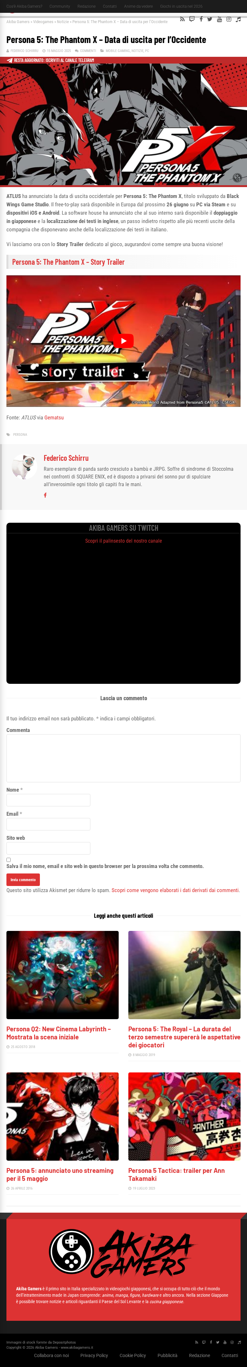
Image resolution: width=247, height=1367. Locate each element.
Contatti (110, 6)
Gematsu (54, 417)
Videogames (43, 21)
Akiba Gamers (18, 21)
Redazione (87, 6)
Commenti (88, 51)
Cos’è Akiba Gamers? (24, 6)
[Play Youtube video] (123, 341)
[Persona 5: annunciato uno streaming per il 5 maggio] (62, 1159)
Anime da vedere (138, 6)
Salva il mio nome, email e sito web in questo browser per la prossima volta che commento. (105, 866)
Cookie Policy (133, 1355)
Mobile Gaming (118, 51)
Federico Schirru (24, 51)
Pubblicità (168, 1355)
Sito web (15, 838)
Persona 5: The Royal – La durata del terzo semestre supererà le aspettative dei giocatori (184, 1037)
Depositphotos (64, 1342)
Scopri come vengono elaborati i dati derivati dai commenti (175, 890)
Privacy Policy (94, 1355)
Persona (20, 434)
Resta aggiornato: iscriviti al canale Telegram (54, 60)
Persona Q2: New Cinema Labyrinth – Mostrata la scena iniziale (58, 1033)
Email (12, 814)
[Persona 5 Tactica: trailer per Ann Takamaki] (184, 1159)
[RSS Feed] (182, 19)
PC (147, 51)
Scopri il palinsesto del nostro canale (123, 541)
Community (60, 6)
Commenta (18, 730)
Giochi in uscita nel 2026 (181, 6)
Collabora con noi (51, 1355)
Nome (12, 790)
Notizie (63, 21)
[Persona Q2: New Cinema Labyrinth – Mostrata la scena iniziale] (62, 1017)
